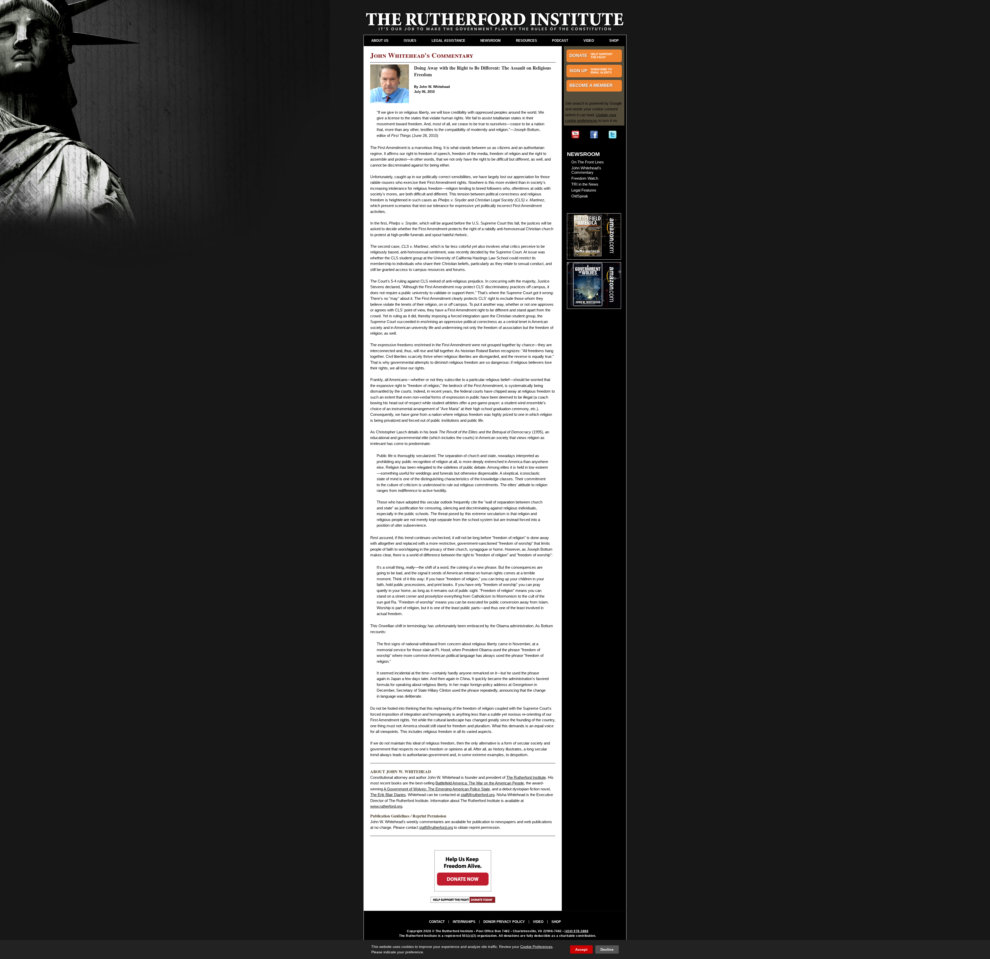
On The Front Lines (587, 162)
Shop (614, 41)
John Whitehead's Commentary (586, 170)
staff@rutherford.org (477, 794)
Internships (464, 921)
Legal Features (583, 190)
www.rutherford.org (386, 806)
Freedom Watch (584, 178)
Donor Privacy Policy (504, 921)
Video (588, 41)
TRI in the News (584, 184)
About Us (380, 41)
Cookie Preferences (536, 947)
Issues (410, 41)
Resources (526, 41)
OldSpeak (579, 196)
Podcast (560, 41)
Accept (581, 949)
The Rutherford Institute (526, 777)
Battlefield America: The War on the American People (479, 783)
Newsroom (490, 41)
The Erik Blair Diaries (388, 794)
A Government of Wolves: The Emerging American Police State (437, 789)
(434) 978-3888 (576, 931)
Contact (437, 921)
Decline (607, 949)
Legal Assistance (448, 41)
